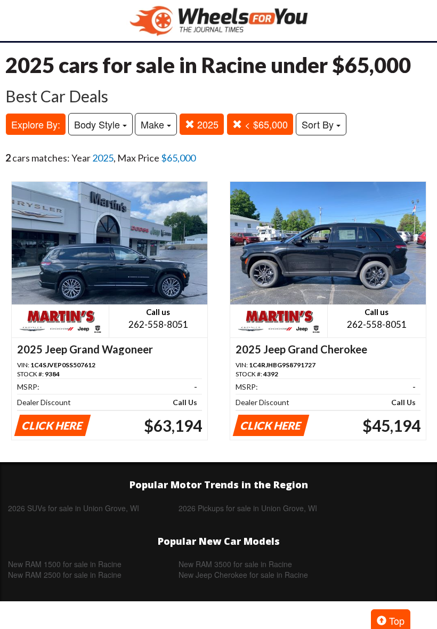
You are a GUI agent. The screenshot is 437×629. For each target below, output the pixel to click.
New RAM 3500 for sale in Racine (235, 564)
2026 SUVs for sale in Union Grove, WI (73, 508)
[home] (218, 20)
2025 (206, 124)
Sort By (319, 124)
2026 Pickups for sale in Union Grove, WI (248, 508)
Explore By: (35, 124)
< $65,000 (265, 124)
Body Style (98, 124)
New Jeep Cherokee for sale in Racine (243, 574)
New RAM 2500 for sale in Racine (65, 574)
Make (154, 124)
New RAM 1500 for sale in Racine (65, 564)
